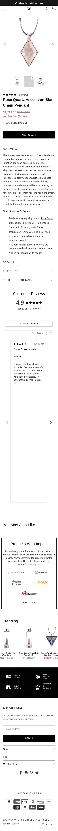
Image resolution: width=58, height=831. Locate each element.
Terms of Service (11, 823)
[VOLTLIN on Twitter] (37, 773)
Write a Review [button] (30, 323)
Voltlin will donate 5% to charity (25, 253)
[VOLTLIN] (29, 9)
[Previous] (5, 44)
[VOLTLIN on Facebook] (21, 773)
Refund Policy (27, 820)
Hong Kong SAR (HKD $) (29, 793)
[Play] (29, 44)
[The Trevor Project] (41, 582)
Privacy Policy (42, 820)
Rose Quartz (47, 218)
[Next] (52, 44)
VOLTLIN (15, 820)
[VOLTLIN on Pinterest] (31, 773)
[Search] (46, 9)
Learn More (29, 602)
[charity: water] (16, 572)
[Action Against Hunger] (16, 582)
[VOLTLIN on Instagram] (26, 773)
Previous (7, 420)
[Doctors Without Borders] (29, 592)
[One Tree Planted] (41, 572)
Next (50, 420)
